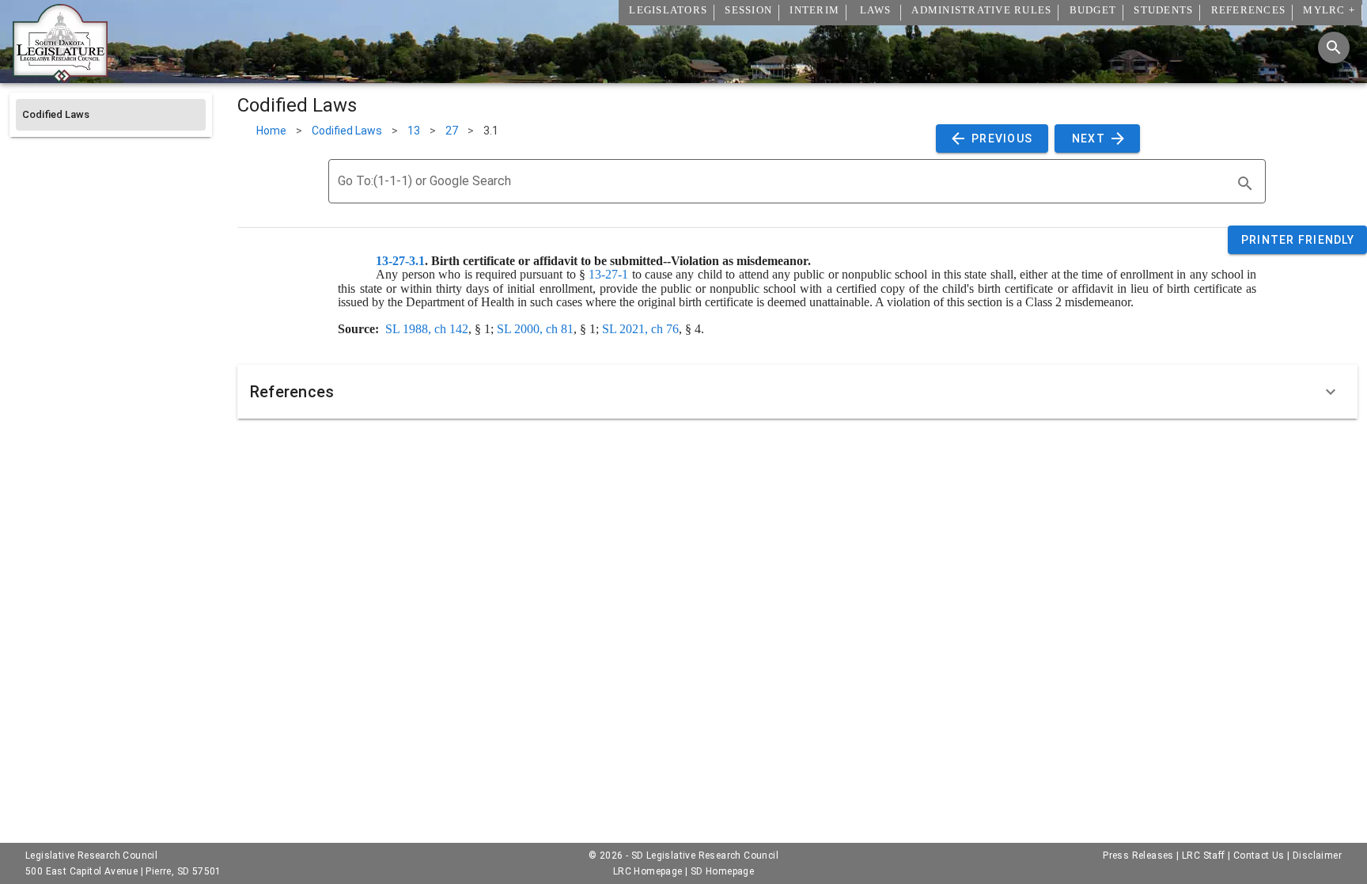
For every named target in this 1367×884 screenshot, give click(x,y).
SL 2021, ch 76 (640, 329)
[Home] (60, 77)
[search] (1245, 184)
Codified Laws (347, 130)
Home (271, 130)
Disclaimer (1317, 855)
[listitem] (111, 115)
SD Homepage (722, 871)
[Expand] (1330, 392)
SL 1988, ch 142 (426, 329)
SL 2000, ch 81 (535, 329)
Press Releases (1138, 855)
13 (413, 130)
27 (451, 130)
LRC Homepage (648, 871)
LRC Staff (1203, 855)
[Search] (1334, 47)
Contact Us (1259, 855)
